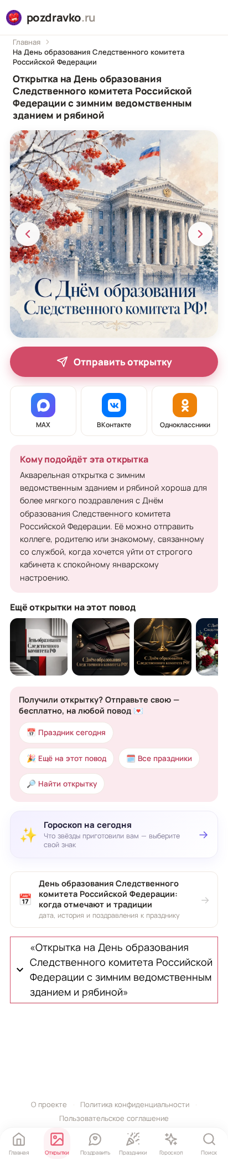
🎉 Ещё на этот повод (66, 758)
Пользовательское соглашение (114, 1118)
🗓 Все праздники (159, 758)
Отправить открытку (123, 361)
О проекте (49, 1104)
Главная (26, 42)
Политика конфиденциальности (134, 1104)
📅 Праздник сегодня (66, 732)
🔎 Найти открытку (62, 784)
